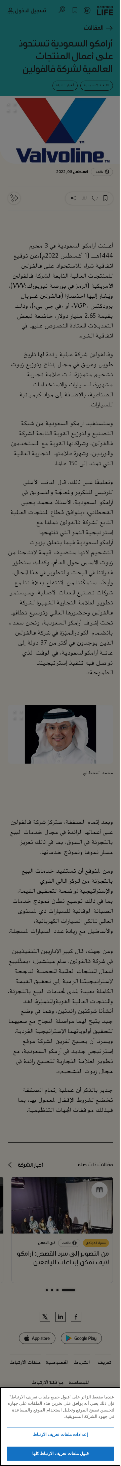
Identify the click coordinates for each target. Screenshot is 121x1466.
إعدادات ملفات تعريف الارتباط (60, 1434)
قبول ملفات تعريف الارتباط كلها (60, 1453)
